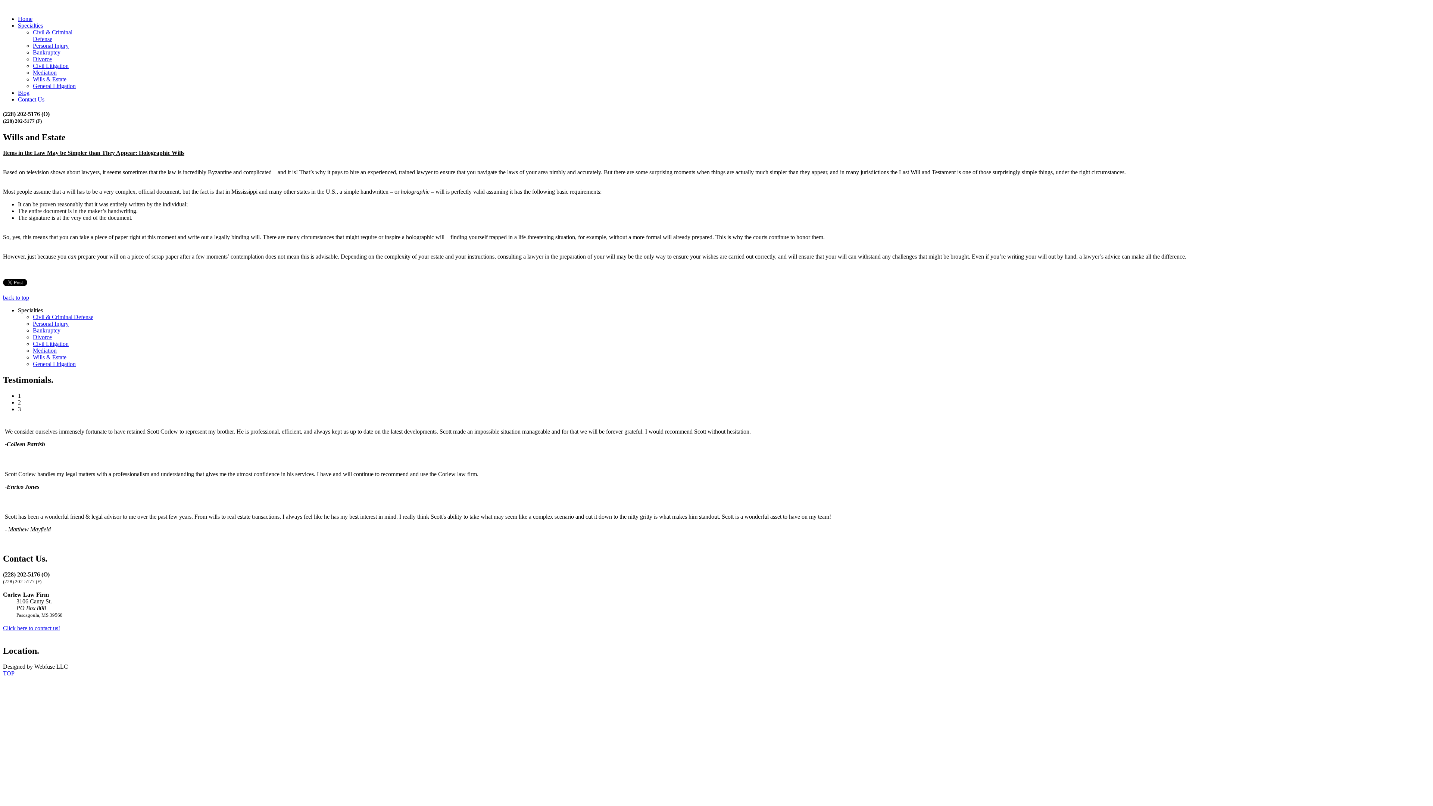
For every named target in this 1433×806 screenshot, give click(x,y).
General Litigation (54, 86)
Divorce (42, 59)
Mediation (45, 72)
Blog (23, 93)
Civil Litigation (51, 66)
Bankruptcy (46, 52)
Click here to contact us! (31, 628)
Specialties (30, 25)
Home (25, 19)
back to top (16, 297)
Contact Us (31, 99)
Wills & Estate (49, 79)
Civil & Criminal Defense (63, 317)
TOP (9, 673)
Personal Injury (51, 46)
